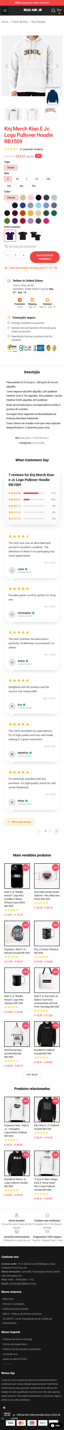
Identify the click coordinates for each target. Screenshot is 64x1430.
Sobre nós (8, 1299)
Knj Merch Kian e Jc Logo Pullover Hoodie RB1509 (16, 1183)
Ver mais (32, 1074)
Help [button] (57, 1425)
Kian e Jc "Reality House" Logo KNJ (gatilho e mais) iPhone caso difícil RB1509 (14, 899)
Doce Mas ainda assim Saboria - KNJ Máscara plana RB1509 (47, 895)
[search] (53, 10)
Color (7, 191)
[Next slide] (57, 66)
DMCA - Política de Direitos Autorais (21, 1313)
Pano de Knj (19, 21)
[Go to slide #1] (13, 114)
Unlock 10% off (7, 1414)
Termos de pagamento (14, 1344)
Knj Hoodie (38, 21)
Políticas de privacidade (15, 1308)
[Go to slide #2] (32, 114)
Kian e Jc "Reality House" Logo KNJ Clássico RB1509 (14, 1000)
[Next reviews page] (56, 831)
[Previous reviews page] (39, 831)
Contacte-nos (9, 1354)
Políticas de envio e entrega (17, 1339)
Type (7, 162)
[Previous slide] (7, 66)
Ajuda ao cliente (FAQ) (14, 1359)
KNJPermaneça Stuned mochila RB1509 (13, 1053)
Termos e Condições (13, 1304)
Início (4, 21)
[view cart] (59, 10)
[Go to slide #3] (50, 114)
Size (6, 173)
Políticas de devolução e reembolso (21, 1349)
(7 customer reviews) (31, 149)
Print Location (12, 227)
